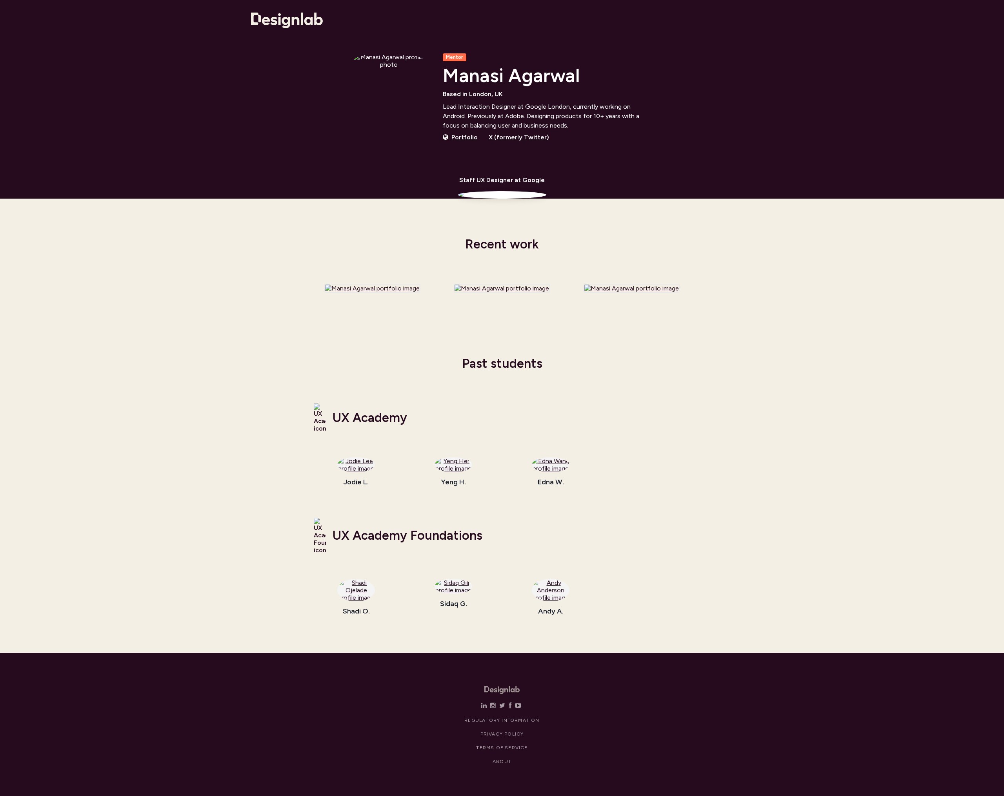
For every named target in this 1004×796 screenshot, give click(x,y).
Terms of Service (501, 747)
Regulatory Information (501, 720)
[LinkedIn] (484, 705)
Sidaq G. (453, 604)
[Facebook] (510, 705)
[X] (502, 705)
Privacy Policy (502, 734)
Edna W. (551, 482)
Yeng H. (453, 482)
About (502, 761)
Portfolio (464, 137)
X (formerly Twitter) (519, 137)
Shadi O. (356, 611)
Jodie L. (356, 482)
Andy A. (551, 611)
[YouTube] (518, 705)
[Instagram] (493, 705)
